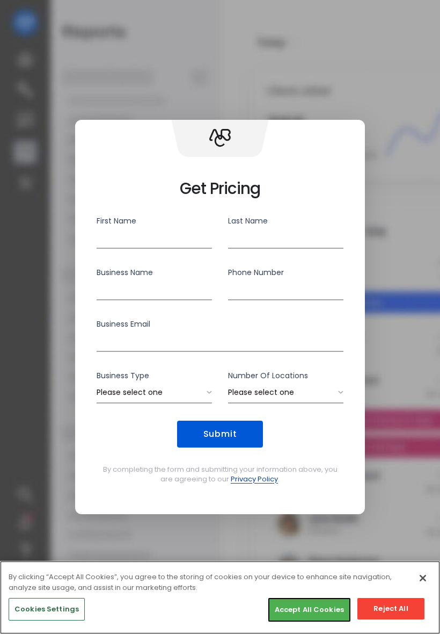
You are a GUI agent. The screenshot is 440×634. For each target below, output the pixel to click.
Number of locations (268, 375)
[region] (220, 597)
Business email (123, 324)
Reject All (390, 608)
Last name (248, 221)
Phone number (256, 272)
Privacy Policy (254, 479)
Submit (220, 434)
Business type (123, 375)
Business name (125, 272)
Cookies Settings (46, 609)
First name (116, 221)
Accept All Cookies (309, 609)
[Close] (423, 578)
